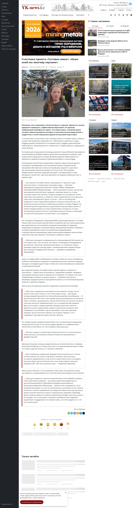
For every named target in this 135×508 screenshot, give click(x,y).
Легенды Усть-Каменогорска (62, 15)
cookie (46, 493)
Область (5, 10)
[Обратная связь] (131, 14)
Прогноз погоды (8, 49)
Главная (4, 3)
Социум (4, 19)
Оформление (7, 504)
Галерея (4, 39)
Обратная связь (119, 179)
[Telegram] (123, 14)
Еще (103, 181)
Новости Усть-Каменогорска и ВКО (33, 5)
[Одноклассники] (115, 14)
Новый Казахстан (30, 15)
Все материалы (95, 114)
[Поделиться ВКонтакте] (74, 413)
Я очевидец (44, 15)
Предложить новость (104, 179)
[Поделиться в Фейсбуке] (80, 413)
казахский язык (63, 434)
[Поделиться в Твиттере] (83, 413)
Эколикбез (80, 15)
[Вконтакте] (111, 14)
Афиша (4, 32)
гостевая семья (27, 434)
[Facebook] (119, 14)
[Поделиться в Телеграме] (71, 413)
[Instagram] (127, 14)
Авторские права (94, 181)
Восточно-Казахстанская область (45, 434)
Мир (3, 16)
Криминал (5, 23)
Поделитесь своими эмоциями (51, 420)
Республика (6, 13)
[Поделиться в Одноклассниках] (77, 413)
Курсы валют (7, 45)
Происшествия (7, 26)
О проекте (91, 179)
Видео (4, 42)
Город (4, 6)
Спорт (4, 29)
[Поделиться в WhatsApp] (69, 413)
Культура (5, 36)
